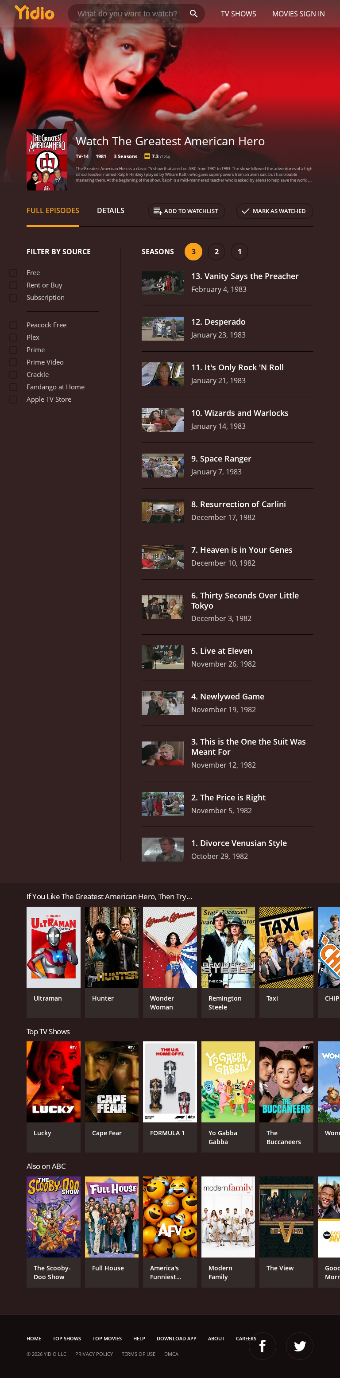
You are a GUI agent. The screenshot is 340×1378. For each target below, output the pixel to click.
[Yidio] (34, 13)
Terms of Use (138, 1354)
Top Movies (107, 1338)
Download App (177, 1338)
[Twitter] (299, 1346)
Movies (285, 14)
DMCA (171, 1354)
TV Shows (238, 14)
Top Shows (67, 1338)
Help (139, 1338)
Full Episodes (53, 210)
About (216, 1338)
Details (110, 210)
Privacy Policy (94, 1354)
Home (34, 1338)
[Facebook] (262, 1346)
